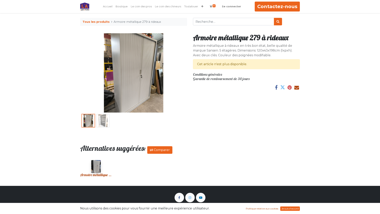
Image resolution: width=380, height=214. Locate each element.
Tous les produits (96, 22)
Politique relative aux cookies (262, 208)
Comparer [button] (161, 150)
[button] (202, 6)
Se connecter (231, 6)
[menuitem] (107, 6)
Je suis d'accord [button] (290, 208)
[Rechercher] (278, 21)
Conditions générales (207, 74)
